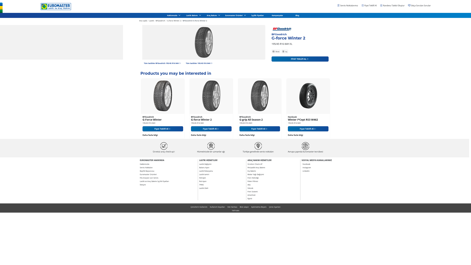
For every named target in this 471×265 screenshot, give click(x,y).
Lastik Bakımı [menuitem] (192, 15)
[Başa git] (464, 260)
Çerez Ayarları (275, 207)
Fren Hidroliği (253, 178)
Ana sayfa (143, 21)
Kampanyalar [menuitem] (277, 15)
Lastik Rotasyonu (206, 171)
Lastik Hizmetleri (208, 160)
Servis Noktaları (146, 167)
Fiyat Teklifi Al (298, 59)
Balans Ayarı (204, 167)
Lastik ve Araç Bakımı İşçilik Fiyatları (154, 181)
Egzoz (250, 198)
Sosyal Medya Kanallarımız (317, 160)
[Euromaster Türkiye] (55, 6)
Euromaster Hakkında (152, 160)
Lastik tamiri (204, 174)
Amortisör (252, 195)
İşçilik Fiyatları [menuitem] (257, 15)
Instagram (307, 167)
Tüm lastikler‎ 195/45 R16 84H (198, 63)
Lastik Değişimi (205, 164)
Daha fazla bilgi (150, 135)
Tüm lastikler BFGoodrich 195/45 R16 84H (161, 63)
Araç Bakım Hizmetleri (259, 160)
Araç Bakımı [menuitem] (212, 15)
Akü (249, 185)
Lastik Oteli (203, 188)
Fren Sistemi (253, 191)
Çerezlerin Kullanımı (199, 207)
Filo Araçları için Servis (149, 178)
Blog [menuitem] (297, 15)
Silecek (250, 188)
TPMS (201, 185)
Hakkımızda (144, 164)
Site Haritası (232, 207)
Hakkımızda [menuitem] (172, 15)
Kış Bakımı (252, 171)
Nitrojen (202, 178)
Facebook (306, 164)
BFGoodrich (160, 21)
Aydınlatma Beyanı (259, 207)
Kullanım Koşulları (217, 207)
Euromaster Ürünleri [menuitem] (234, 15)
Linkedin (306, 171)
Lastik (151, 21)
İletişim (143, 185)
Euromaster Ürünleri (148, 174)
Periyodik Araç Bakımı (256, 167)
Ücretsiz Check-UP (255, 164)
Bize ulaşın (244, 207)
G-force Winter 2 (174, 21)
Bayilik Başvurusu (147, 171)
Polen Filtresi (253, 181)
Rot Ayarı (203, 181)
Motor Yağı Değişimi (256, 174)
